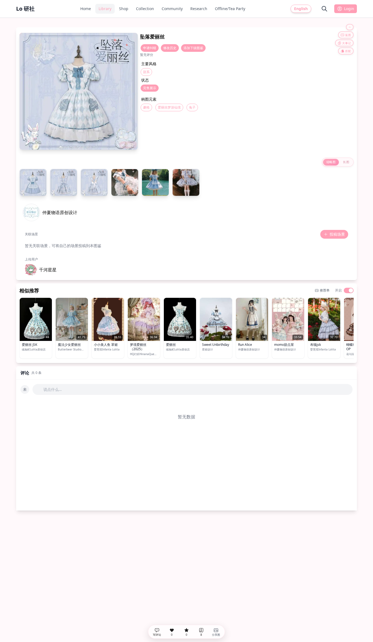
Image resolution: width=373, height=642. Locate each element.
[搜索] (324, 8)
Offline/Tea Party (230, 8)
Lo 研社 (25, 8)
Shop (123, 8)
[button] (41, 270)
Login (349, 8)
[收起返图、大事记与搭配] (350, 27)
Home (85, 8)
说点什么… (52, 389)
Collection (145, 8)
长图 (346, 162)
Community (172, 8)
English (301, 8)
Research (198, 8)
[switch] (349, 290)
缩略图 (331, 162)
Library (105, 8)
